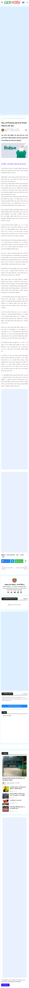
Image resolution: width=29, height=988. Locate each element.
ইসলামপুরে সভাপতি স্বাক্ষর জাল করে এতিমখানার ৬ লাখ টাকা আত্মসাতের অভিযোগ (13, 779)
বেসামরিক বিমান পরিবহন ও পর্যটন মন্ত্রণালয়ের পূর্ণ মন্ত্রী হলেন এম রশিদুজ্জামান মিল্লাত (18, 787)
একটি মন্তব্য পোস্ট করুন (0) (14, 706)
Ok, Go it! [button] (5, 985)
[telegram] (18, 592)
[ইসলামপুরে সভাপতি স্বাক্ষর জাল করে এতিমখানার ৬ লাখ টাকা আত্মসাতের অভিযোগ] (14, 766)
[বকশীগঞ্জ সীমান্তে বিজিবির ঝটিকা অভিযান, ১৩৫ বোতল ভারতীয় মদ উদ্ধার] (5, 809)
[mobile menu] (2, 2)
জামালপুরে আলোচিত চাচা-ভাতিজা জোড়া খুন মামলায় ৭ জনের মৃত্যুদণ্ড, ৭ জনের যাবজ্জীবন (17, 794)
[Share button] (25, 561)
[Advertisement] (14, 60)
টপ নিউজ (22, 555)
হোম (2, 118)
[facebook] (8, 592)
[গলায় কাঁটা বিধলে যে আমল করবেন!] (5, 802)
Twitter (12, 561)
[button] (27, 2)
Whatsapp (19, 561)
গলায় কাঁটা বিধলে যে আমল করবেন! (15, 800)
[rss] (21, 592)
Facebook (6, 561)
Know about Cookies (13, 981)
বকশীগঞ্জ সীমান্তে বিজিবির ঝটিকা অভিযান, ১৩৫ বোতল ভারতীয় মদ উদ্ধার (17, 807)
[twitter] (11, 592)
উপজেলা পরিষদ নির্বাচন (11, 555)
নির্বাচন (5, 118)
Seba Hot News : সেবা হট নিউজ (14, 584)
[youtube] (15, 592)
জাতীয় (17, 555)
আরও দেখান (25, 599)
